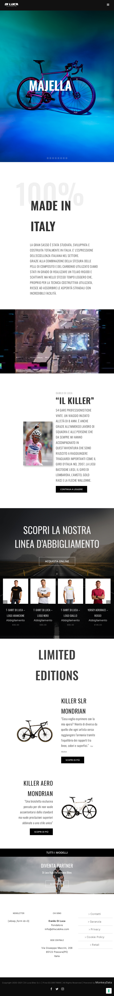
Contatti (95, 913)
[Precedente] (5, 602)
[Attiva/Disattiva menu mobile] (108, 4)
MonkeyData (103, 982)
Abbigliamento (15, 620)
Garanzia (95, 921)
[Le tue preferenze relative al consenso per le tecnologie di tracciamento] (109, 991)
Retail (95, 944)
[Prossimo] (108, 602)
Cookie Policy (95, 937)
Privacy (95, 929)
